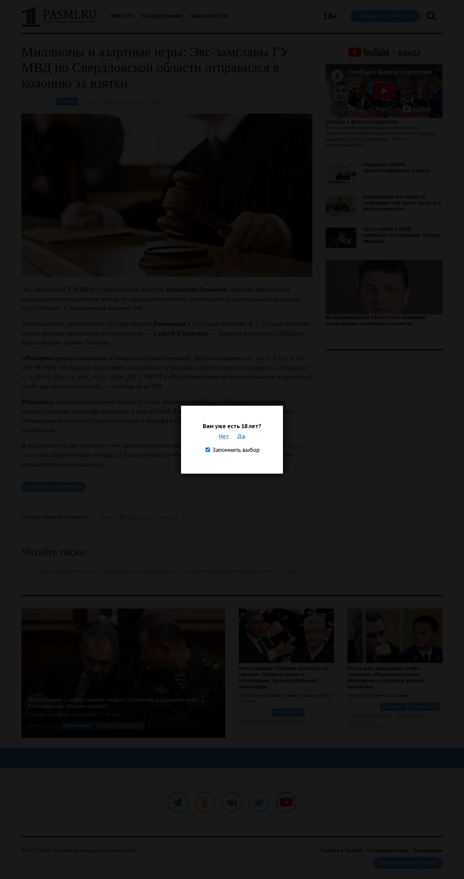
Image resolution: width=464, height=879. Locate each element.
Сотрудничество (387, 850)
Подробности (209, 16)
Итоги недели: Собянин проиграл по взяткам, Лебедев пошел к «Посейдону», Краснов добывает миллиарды (283, 677)
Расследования (161, 16)
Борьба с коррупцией (120, 725)
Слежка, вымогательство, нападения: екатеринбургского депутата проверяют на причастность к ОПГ (166, 571)
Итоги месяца (288, 712)
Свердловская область (123, 101)
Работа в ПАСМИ (341, 850)
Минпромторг (412, 715)
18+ (330, 16)
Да (241, 436)
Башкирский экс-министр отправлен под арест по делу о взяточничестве (402, 203)
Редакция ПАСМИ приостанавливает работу (396, 167)
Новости (121, 16)
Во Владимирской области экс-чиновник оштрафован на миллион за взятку (376, 320)
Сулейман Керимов (370, 724)
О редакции (428, 850)
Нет (224, 436)
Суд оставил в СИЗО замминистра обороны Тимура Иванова (401, 235)
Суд (156, 101)
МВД (88, 101)
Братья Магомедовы (371, 715)
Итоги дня (393, 706)
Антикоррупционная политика (272, 721)
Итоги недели (78, 725)
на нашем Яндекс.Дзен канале (134, 516)
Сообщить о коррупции (385, 16)
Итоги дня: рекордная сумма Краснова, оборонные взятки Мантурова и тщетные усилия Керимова (385, 677)
